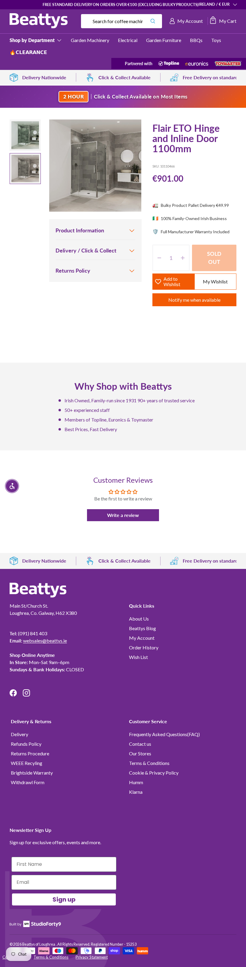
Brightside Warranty (32, 772)
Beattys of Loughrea (39, 944)
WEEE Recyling (26, 763)
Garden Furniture (163, 40)
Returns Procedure (30, 753)
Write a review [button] (123, 515)
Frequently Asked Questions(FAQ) (164, 734)
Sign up (64, 899)
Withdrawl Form (27, 782)
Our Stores (140, 753)
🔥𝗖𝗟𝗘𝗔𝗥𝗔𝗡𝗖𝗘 (28, 52)
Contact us (140, 744)
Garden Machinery (90, 40)
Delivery (19, 734)
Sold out (214, 257)
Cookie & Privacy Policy (153, 772)
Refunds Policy (26, 744)
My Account (141, 638)
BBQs (196, 40)
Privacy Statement (92, 957)
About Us (139, 618)
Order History (143, 647)
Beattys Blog (142, 628)
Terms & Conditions (149, 763)
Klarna (135, 792)
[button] (222, 21)
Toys (216, 40)
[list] (95, 165)
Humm (136, 782)
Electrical (127, 40)
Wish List (138, 657)
